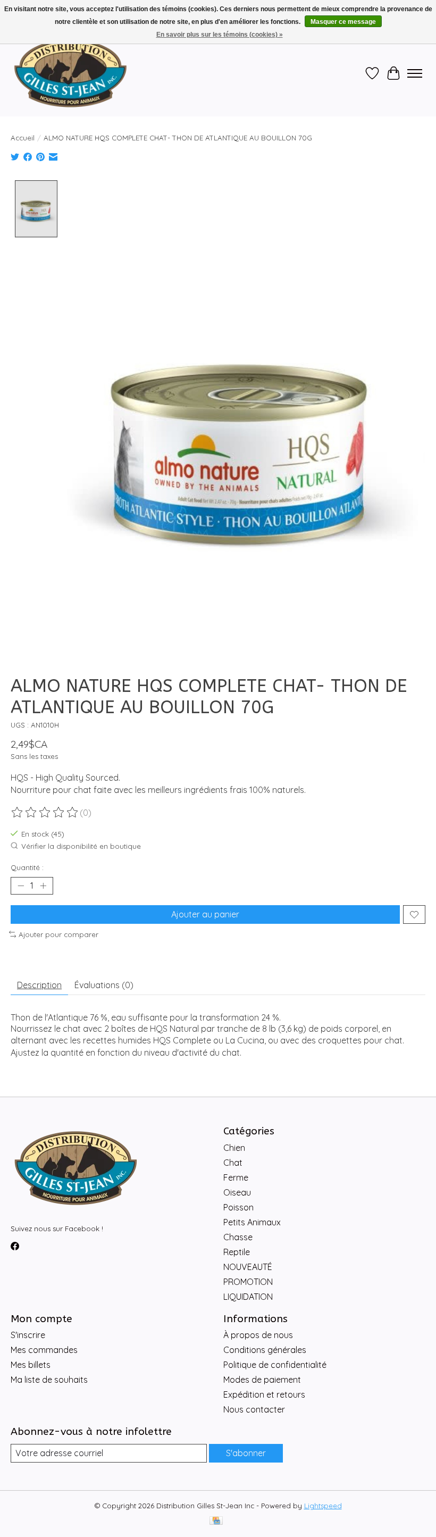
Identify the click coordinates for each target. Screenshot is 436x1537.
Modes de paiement (262, 1379)
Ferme (235, 1177)
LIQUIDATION (248, 1296)
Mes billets (31, 1364)
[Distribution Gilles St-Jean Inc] (70, 73)
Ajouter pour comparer (58, 934)
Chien (234, 1147)
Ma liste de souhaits (49, 1379)
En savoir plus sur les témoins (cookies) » (219, 34)
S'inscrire (28, 1335)
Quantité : (27, 867)
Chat (232, 1162)
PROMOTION (248, 1281)
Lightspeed (323, 1505)
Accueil (23, 137)
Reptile (236, 1252)
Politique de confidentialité (274, 1364)
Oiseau (237, 1192)
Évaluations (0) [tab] (103, 985)
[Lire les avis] (45, 812)
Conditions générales (264, 1349)
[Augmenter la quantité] (43, 886)
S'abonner (246, 1453)
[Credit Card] (216, 1521)
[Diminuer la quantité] (21, 886)
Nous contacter (254, 1409)
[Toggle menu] (414, 73)
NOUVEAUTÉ (247, 1267)
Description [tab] (39, 985)
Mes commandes (44, 1349)
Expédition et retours (264, 1394)
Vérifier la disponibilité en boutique (81, 846)
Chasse (238, 1237)
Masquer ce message (343, 22)
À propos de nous (258, 1335)
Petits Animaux (252, 1222)
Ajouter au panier (205, 914)
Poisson (238, 1207)
